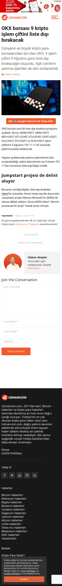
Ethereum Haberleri (14, 498)
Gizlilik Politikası (12, 453)
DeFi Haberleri (11, 535)
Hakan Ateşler (37, 257)
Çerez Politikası (28, 570)
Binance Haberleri (13, 506)
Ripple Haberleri (12, 502)
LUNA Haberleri (11, 524)
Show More (33, 268)
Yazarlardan (9, 538)
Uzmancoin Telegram (27, 224)
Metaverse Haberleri (14, 531)
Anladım (24, 579)
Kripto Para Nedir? (13, 555)
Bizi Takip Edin (31, 121)
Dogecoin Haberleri (14, 513)
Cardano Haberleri (13, 509)
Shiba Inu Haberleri (14, 527)
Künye (5, 449)
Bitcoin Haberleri (12, 495)
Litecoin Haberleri (13, 516)
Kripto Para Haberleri (30, 242)
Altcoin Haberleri (12, 520)
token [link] (5, 193)
